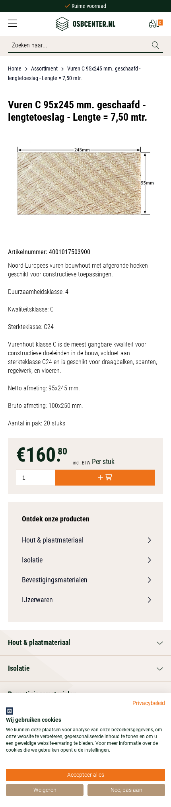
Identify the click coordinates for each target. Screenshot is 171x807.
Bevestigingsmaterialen (54, 580)
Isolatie (32, 560)
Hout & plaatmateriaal (53, 540)
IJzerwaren (37, 599)
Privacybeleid (148, 703)
